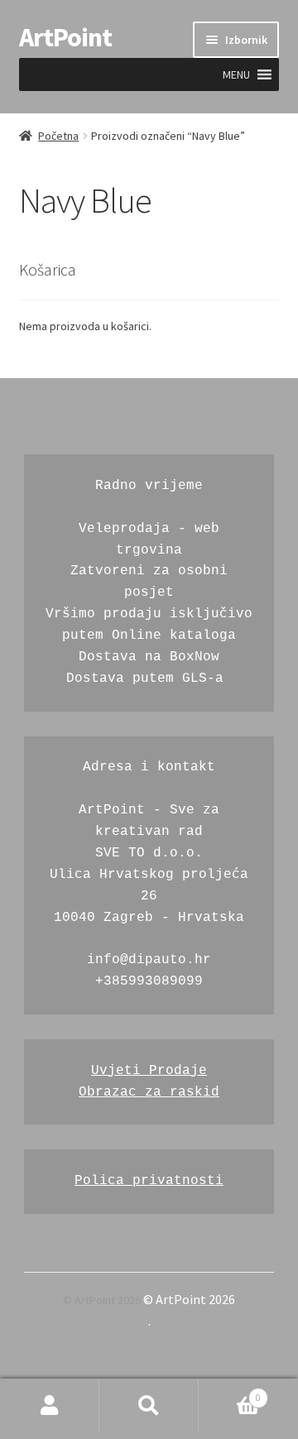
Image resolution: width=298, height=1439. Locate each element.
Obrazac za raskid (149, 1092)
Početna (58, 135)
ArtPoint (65, 37)
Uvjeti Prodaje (149, 1070)
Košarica (230, 1393)
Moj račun (49, 1405)
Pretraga (149, 1405)
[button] (236, 74)
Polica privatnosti (148, 1180)
